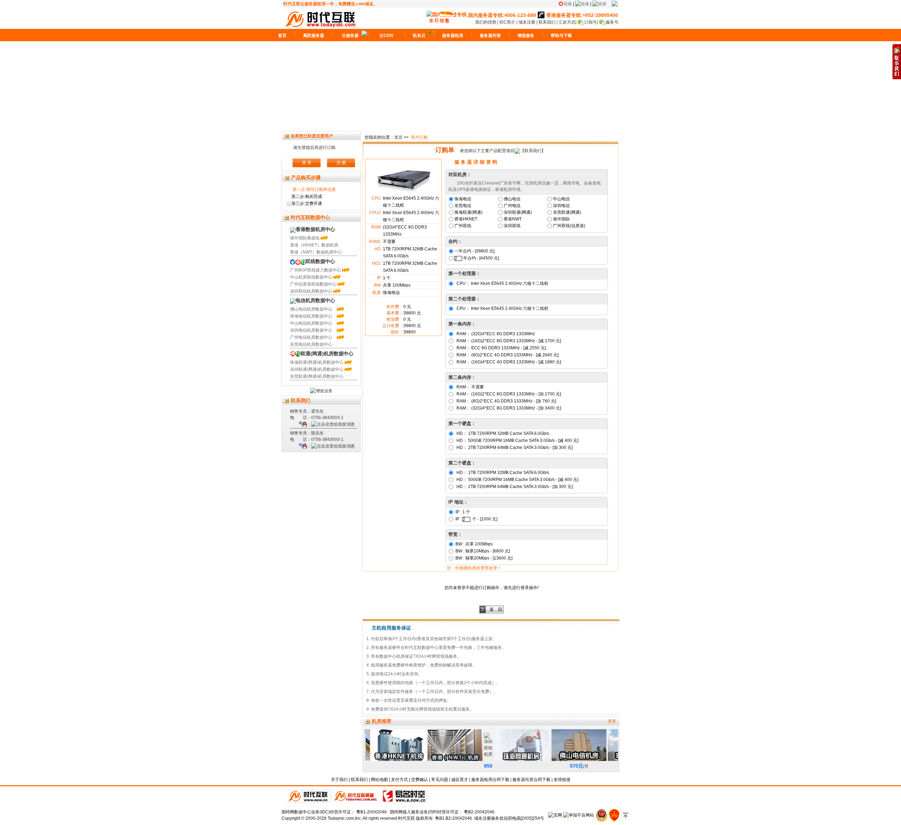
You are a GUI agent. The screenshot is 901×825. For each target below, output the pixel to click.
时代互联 (406, 818)
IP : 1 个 (462, 512)
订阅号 (590, 22)
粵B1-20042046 (371, 812)
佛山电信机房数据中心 (311, 309)
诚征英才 (459, 779)
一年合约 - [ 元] (474, 251)
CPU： (501, 283)
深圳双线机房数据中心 (311, 291)
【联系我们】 (533, 150)
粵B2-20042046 (479, 812)
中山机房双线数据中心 (311, 277)
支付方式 (399, 779)
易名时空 (404, 796)
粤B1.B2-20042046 (453, 818)
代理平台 (356, 796)
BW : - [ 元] (482, 551)
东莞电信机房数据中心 (311, 344)
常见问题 (439, 779)
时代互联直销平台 (308, 796)
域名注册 (526, 22)
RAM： (495, 333)
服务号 (612, 22)
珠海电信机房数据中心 (311, 316)
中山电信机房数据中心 (311, 323)
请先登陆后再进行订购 (314, 147)
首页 (398, 137)
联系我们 (546, 22)
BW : (473, 544)
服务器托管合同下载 (531, 779)
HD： (502, 433)
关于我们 (339, 779)
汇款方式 (567, 22)
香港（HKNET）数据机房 (314, 245)
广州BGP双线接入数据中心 (315, 270)
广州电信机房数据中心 (311, 337)
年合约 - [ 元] (481, 258)
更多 (612, 721)
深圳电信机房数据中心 (311, 330)
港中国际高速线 (305, 238)
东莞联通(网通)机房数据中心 (317, 376)
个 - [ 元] (484, 519)
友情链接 (562, 779)
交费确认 (419, 779)
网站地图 (379, 779)
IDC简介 (507, 22)
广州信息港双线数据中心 (313, 284)
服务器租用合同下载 (490, 779)
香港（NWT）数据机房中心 (316, 252)
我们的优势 (486, 22)
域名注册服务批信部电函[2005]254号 (509, 818)
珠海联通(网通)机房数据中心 (317, 362)
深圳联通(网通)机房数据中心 (317, 369)
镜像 (567, 3)
